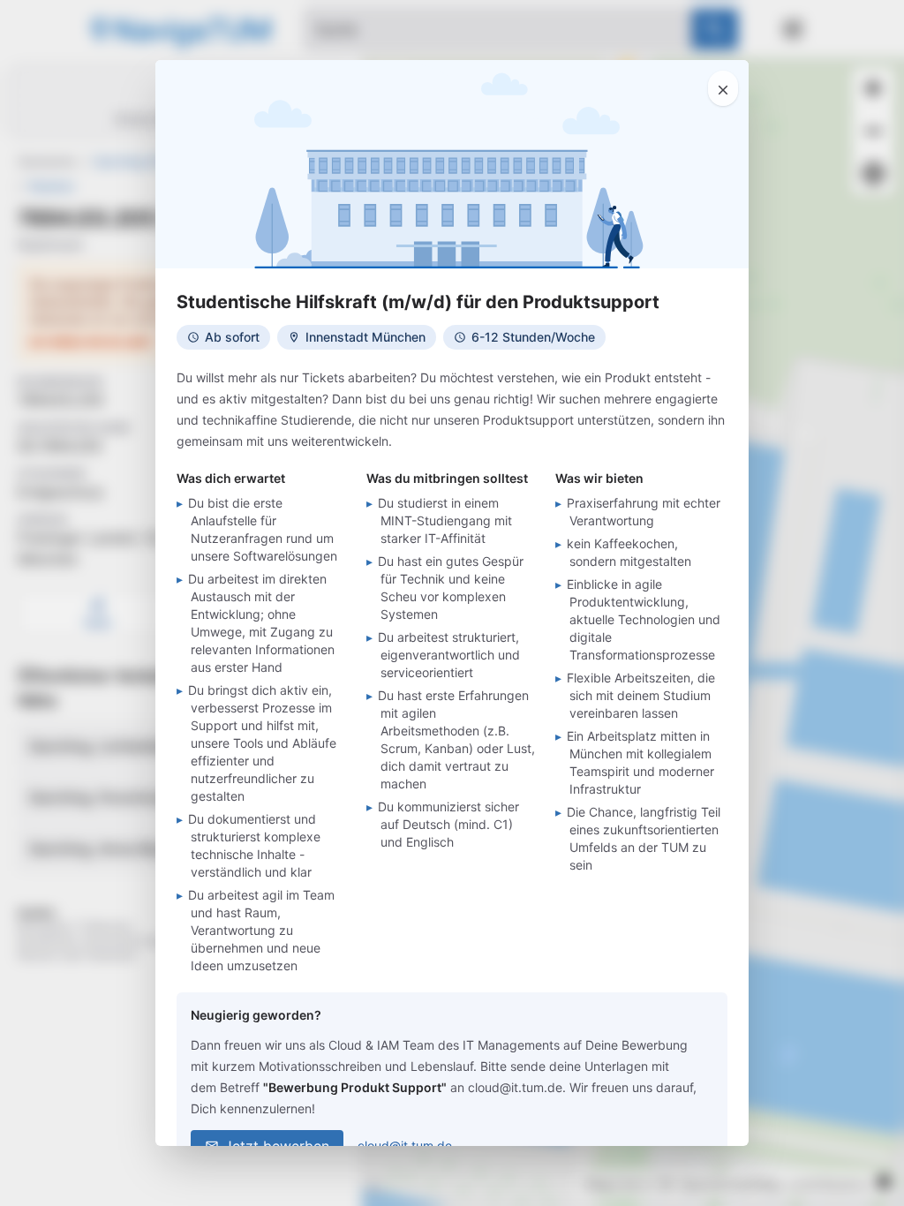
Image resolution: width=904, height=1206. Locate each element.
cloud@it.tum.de (405, 1145)
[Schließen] (723, 88)
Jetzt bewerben (276, 1146)
